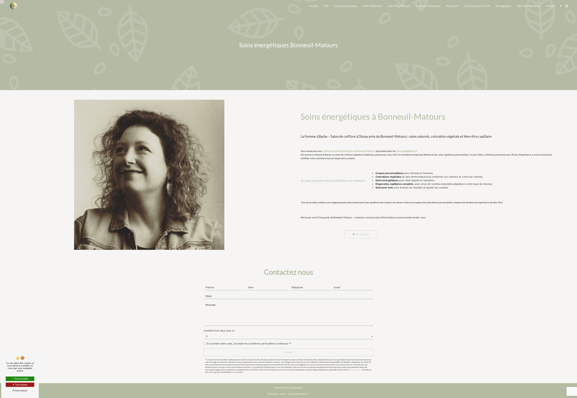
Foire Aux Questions (528, 6)
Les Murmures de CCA (477, 6)
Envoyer (288, 352)
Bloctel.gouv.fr (355, 370)
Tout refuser (20, 384)
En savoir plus (362, 234)
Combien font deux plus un (219, 330)
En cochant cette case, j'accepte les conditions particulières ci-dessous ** (249, 343)
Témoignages (503, 6)
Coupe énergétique (345, 6)
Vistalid (274, 393)
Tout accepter (21, 378)
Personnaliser (20, 390)
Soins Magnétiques (399, 6)
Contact (550, 6)
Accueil (313, 6)
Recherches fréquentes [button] (288, 387)
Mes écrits (452, 6)
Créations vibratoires (428, 6)
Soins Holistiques (372, 6)
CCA (326, 6)
